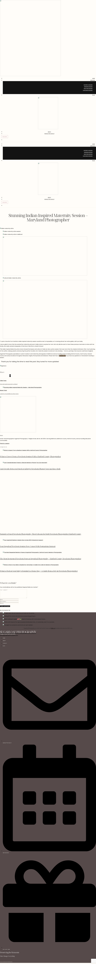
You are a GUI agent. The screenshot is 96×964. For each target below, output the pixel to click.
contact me (62, 356)
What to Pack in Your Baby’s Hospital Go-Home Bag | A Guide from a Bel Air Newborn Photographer (39, 571)
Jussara (1, 435)
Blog (93, 95)
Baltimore (53, 628)
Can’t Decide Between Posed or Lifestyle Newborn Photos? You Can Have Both (30, 468)
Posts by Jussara (4, 443)
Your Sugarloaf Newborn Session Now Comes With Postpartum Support (27, 546)
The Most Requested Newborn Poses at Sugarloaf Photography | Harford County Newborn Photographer (40, 558)
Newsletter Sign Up (49, 133)
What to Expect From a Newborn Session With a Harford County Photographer (30, 456)
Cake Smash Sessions (87, 90)
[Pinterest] (5, 375)
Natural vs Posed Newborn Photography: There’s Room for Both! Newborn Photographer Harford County (40, 534)
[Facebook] (1, 375)
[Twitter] (3, 375)
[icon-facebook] (0, 960)
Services (92, 80)
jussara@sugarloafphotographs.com (9, 635)
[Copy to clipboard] (7, 375)
